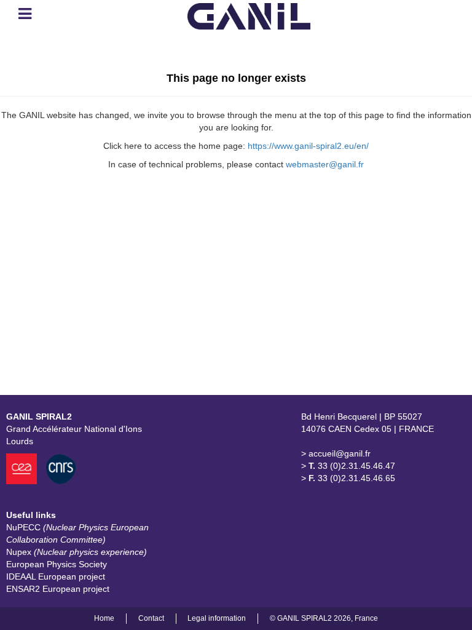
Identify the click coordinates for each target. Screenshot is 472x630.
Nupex (76, 552)
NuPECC (77, 533)
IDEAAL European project (55, 576)
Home (104, 618)
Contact (151, 618)
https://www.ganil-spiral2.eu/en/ (308, 146)
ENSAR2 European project (57, 589)
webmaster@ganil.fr (325, 164)
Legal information (216, 618)
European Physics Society (56, 564)
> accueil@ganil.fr (336, 453)
